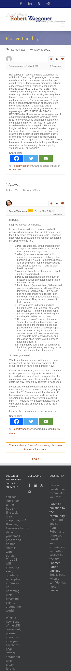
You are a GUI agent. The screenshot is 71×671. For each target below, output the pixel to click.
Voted (18, 190)
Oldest (36, 190)
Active (9, 190)
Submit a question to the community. (57, 510)
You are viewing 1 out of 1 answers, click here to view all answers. (35, 447)
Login (35, 458)
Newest (27, 190)
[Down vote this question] (62, 59)
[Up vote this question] (51, 59)
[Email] (46, 158)
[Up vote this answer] (51, 203)
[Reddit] (29, 491)
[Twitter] (31, 158)
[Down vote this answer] (62, 203)
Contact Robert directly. (55, 567)
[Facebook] (16, 158)
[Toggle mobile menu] (63, 25)
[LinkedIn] (35, 485)
